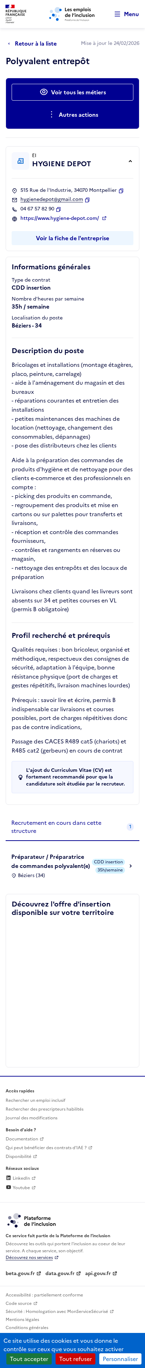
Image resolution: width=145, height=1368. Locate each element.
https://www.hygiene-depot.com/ (60, 218)
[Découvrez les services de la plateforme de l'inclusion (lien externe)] (32, 1220)
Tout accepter (29, 1359)
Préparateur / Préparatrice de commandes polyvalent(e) (50, 861)
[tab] (72, 827)
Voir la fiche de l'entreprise (72, 238)
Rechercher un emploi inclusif (35, 1100)
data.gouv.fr (60, 1273)
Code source (19, 1303)
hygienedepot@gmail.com (51, 199)
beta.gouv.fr (20, 1273)
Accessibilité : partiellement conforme (44, 1295)
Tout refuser (75, 1359)
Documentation (22, 1139)
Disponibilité (18, 1156)
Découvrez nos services (29, 1257)
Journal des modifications (31, 1118)
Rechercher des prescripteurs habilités (44, 1109)
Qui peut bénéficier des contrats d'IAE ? (46, 1148)
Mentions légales (22, 1319)
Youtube (21, 1188)
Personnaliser (120, 1359)
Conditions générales (27, 1328)
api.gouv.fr (98, 1273)
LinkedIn (21, 1178)
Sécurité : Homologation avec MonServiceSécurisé (57, 1311)
